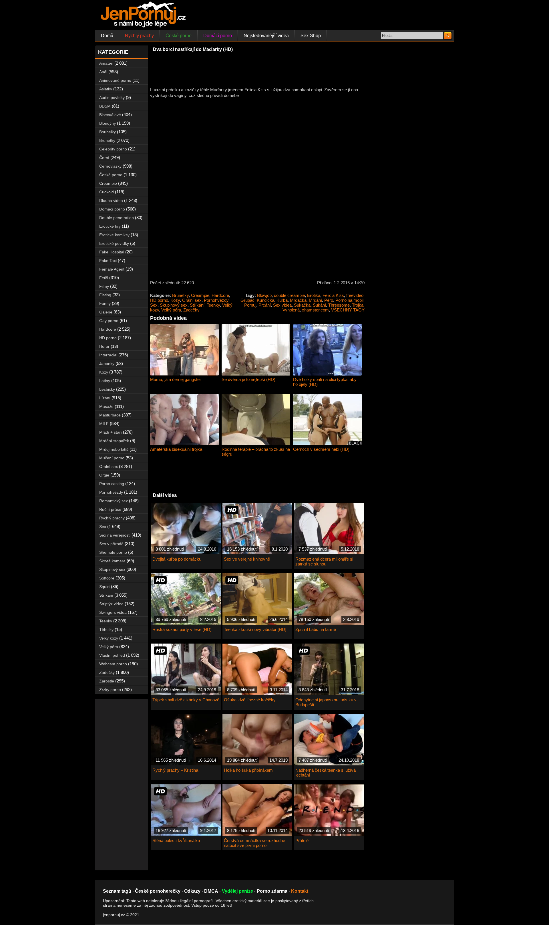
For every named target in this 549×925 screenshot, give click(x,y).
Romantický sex (113, 501)
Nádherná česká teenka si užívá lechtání (325, 772)
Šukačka (302, 305)
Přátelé (302, 840)
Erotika (313, 295)
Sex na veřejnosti (114, 535)
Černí (104, 157)
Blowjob (264, 295)
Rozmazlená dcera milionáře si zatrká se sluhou (324, 561)
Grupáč (247, 300)
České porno (179, 35)
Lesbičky (107, 389)
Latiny (104, 380)
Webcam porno (113, 664)
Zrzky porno (110, 689)
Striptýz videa (111, 604)
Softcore (106, 578)
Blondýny (107, 123)
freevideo (354, 295)
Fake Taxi (108, 260)
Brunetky (180, 295)
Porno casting (111, 483)
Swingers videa (113, 612)
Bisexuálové (110, 114)
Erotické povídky (114, 243)
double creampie (289, 295)
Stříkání (197, 305)
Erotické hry (110, 226)
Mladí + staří (110, 432)
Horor (104, 346)
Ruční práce (110, 509)
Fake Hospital (111, 252)
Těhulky (106, 629)
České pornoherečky (157, 891)
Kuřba (282, 300)
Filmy (104, 286)
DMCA (211, 891)
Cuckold (106, 192)
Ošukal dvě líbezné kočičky (250, 699)
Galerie (105, 312)
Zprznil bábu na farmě (315, 629)
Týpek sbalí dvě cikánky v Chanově (185, 699)
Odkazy (192, 891)
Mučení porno (111, 458)
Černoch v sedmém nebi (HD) (321, 449)
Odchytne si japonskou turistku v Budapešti (326, 702)
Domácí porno (217, 35)
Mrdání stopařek (114, 440)
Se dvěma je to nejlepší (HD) (248, 379)
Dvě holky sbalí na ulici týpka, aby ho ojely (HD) (325, 382)
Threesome (339, 305)
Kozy (175, 300)
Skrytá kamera (112, 561)
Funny (105, 303)
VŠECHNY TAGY (348, 309)
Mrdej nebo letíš (113, 449)
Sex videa (282, 305)
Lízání (104, 398)
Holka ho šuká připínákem (248, 770)
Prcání (264, 305)
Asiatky (105, 89)
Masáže (106, 406)
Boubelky (107, 132)
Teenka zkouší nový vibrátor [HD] (255, 629)
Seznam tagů (117, 891)
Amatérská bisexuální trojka (176, 449)
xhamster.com (315, 309)
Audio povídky (112, 97)
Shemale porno (113, 552)
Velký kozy (108, 638)
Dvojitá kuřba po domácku (176, 559)
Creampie (200, 295)
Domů (107, 35)
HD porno (159, 300)
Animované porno (115, 80)
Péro (328, 300)
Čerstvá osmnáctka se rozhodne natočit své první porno (254, 843)
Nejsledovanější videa (266, 35)
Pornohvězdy (216, 300)
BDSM (105, 106)
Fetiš (103, 277)
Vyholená (291, 309)
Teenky (213, 305)
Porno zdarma (272, 891)
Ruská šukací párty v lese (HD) (182, 629)
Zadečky (191, 309)
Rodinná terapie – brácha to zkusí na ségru (256, 451)
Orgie (104, 475)
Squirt (104, 586)
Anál (103, 72)
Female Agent (111, 269)
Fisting (105, 295)
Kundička (265, 300)
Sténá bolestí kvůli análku (176, 840)
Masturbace (110, 415)
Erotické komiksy (114, 235)
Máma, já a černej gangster (175, 379)
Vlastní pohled (112, 655)
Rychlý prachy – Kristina (175, 770)
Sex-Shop (311, 35)
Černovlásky (110, 166)
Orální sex (192, 300)
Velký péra (171, 309)
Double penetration (116, 217)
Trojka (357, 305)
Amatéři (106, 63)
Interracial (108, 355)
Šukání (319, 305)
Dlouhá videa (111, 200)
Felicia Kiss (333, 295)
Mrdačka (298, 300)
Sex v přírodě (111, 543)
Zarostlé (106, 681)
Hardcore (220, 295)
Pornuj (250, 305)
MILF (104, 423)
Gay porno (108, 320)
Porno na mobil (349, 300)
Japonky (106, 363)
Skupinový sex (174, 305)
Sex (154, 305)
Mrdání (315, 300)
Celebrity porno (113, 149)
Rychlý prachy (139, 35)
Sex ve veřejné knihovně (247, 559)
